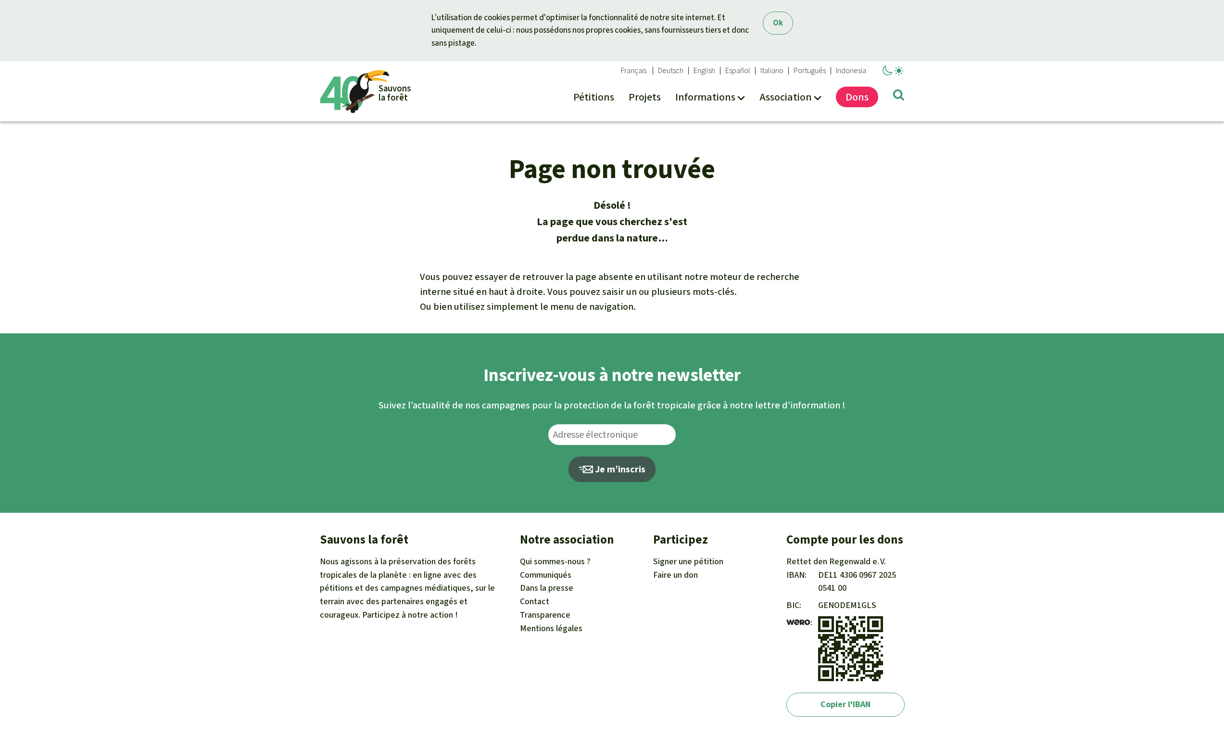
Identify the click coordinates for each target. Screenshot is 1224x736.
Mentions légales (551, 628)
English (704, 71)
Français (633, 71)
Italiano (771, 71)
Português (810, 71)
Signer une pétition (688, 561)
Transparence (545, 615)
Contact (534, 601)
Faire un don (675, 575)
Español (737, 71)
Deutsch (670, 71)
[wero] (798, 622)
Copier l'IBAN (845, 704)
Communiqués (545, 575)
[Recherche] (899, 97)
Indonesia (851, 71)
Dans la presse (546, 588)
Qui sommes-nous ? (555, 561)
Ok (778, 22)
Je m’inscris (619, 469)
